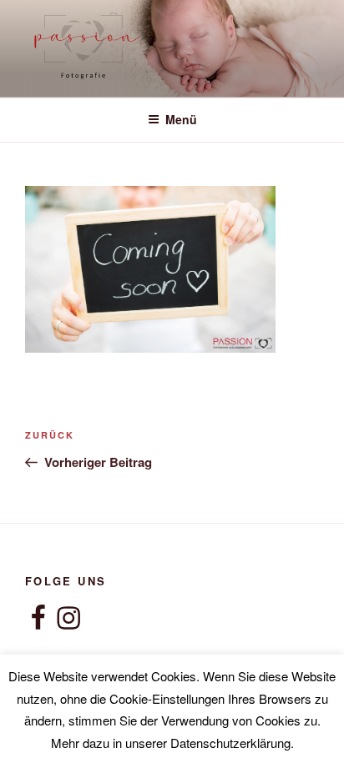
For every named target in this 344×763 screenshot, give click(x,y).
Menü (181, 119)
